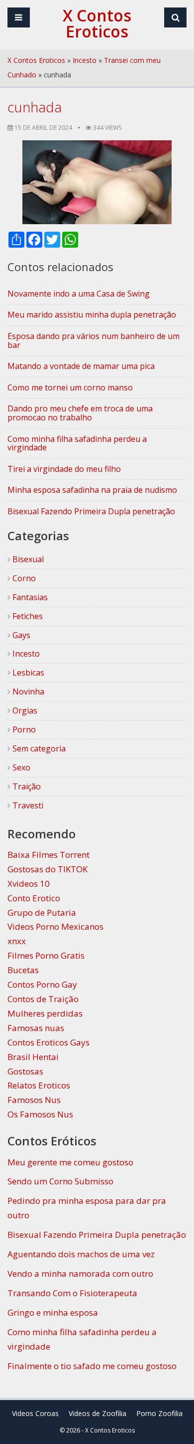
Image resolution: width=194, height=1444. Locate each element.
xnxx (16, 941)
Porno (23, 729)
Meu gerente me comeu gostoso (70, 1162)
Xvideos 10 (28, 883)
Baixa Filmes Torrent (48, 854)
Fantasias (29, 597)
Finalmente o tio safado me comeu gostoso (92, 1366)
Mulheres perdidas (45, 1013)
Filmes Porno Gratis (46, 955)
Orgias (23, 710)
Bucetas (23, 970)
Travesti (26, 805)
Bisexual (27, 559)
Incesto (85, 60)
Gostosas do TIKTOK (47, 869)
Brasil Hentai (33, 1057)
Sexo (20, 767)
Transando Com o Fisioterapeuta (72, 1293)
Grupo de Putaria (41, 912)
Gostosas (25, 1071)
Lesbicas (27, 672)
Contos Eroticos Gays (48, 1042)
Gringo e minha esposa (52, 1312)
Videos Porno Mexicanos (55, 926)
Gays (20, 635)
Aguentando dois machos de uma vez (81, 1254)
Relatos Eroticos (38, 1085)
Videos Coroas (35, 1413)
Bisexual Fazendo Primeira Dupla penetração (96, 1234)
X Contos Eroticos (36, 60)
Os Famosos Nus (40, 1114)
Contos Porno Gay (42, 984)
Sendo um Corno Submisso (60, 1181)
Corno (23, 578)
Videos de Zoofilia (97, 1413)
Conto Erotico (33, 898)
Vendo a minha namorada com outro (80, 1273)
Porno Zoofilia (159, 1413)
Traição (25, 786)
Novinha (27, 691)
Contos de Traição (43, 999)
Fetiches (26, 616)
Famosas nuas (35, 1028)
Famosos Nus (34, 1099)
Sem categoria (38, 748)
